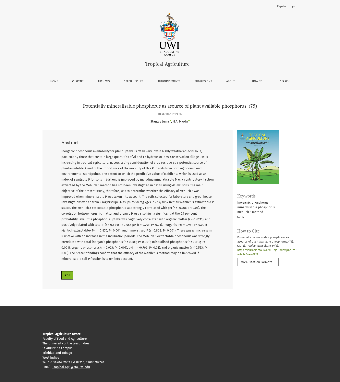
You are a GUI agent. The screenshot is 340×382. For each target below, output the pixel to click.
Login (292, 6)
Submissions (203, 81)
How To (257, 81)
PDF (67, 275)
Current (77, 81)
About (231, 81)
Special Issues (133, 81)
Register (281, 6)
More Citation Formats (257, 262)
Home (54, 81)
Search (285, 81)
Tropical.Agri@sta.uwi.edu (71, 367)
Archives (104, 81)
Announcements (169, 81)
